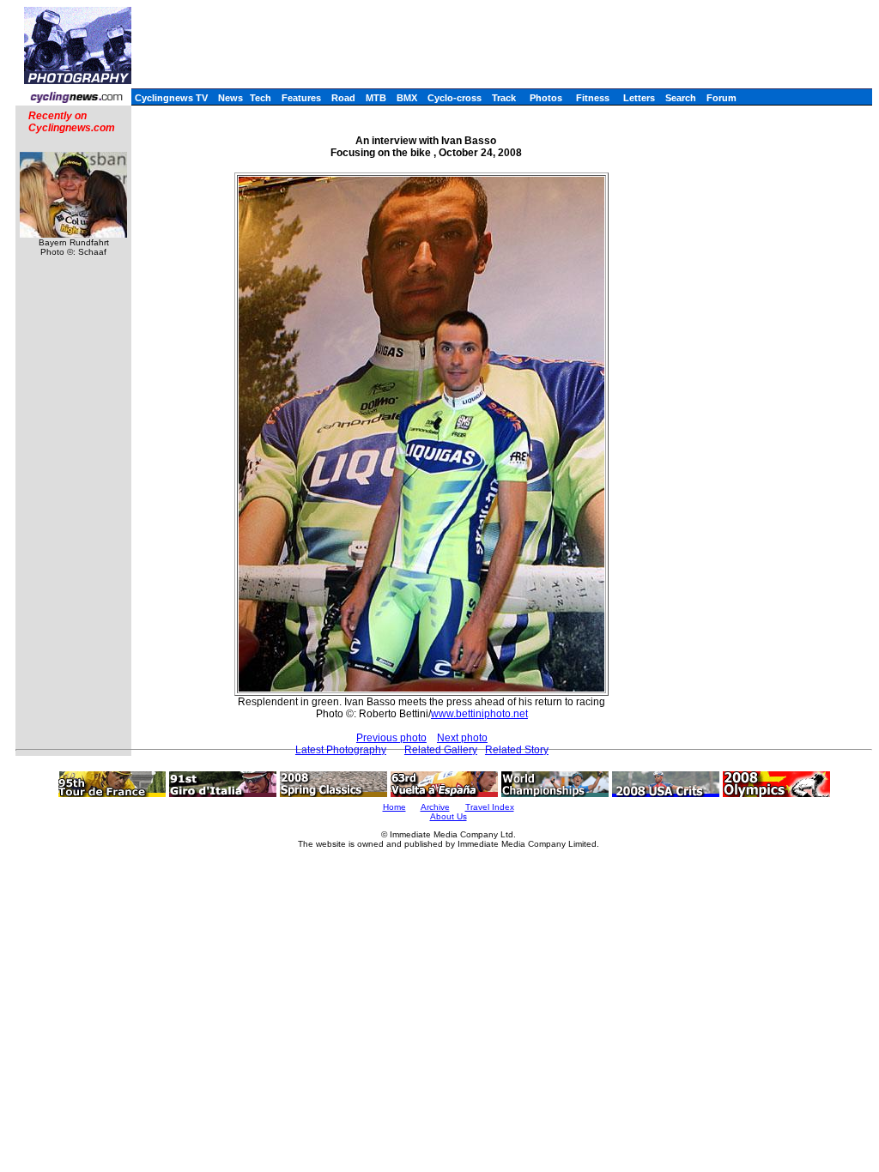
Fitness (592, 98)
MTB (376, 98)
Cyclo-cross (454, 98)
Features (301, 98)
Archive (435, 807)
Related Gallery (440, 750)
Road (343, 98)
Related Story (517, 750)
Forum (721, 98)
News (230, 98)
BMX (407, 98)
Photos (546, 98)
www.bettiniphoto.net (479, 714)
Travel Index (489, 807)
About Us (448, 816)
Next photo (462, 738)
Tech (260, 98)
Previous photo (391, 738)
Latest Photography (340, 750)
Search (680, 98)
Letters (639, 98)
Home (394, 807)
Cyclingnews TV (171, 98)
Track (504, 98)
